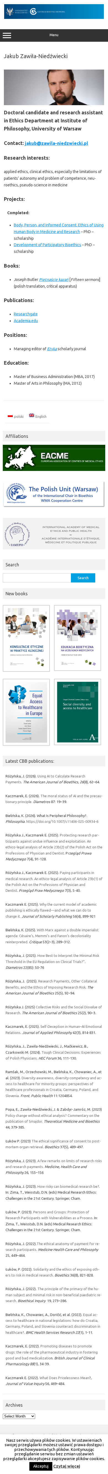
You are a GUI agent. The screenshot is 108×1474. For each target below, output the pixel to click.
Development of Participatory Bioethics (47, 245)
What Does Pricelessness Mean (64, 1378)
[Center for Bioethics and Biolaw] (54, 17)
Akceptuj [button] (40, 1466)
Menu (54, 35)
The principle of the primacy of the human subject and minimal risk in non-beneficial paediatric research (54, 1295)
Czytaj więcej (66, 1466)
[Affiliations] (54, 472)
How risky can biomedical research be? (68, 1186)
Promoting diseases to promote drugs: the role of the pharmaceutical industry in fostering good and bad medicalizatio (52, 1352)
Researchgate (26, 314)
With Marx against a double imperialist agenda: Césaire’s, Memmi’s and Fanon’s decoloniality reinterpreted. (52, 936)
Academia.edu (26, 320)
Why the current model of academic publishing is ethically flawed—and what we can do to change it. (51, 910)
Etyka (52, 349)
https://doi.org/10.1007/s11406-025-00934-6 (62, 821)
